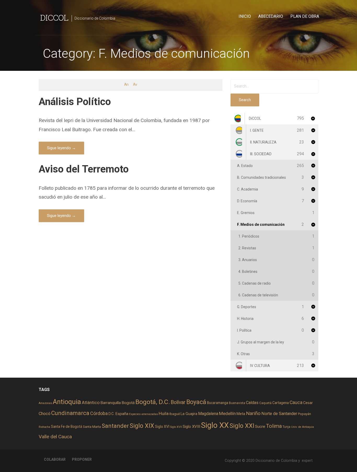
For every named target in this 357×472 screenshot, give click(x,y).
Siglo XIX (142, 425)
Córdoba (99, 413)
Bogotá (128, 402)
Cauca (296, 402)
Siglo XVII (176, 427)
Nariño (253, 413)
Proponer (82, 459)
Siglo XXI (241, 425)
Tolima (274, 426)
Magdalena (208, 413)
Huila (164, 413)
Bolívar (178, 402)
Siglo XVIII (191, 426)
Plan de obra (304, 16)
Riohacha (44, 427)
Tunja (286, 427)
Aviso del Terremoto (84, 169)
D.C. (111, 414)
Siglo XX (215, 425)
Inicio (245, 16)
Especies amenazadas (143, 414)
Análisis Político (75, 101)
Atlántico (91, 402)
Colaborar (55, 459)
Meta (241, 414)
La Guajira (189, 414)
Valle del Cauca (55, 437)
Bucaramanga (217, 403)
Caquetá (265, 403)
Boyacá (196, 402)
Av (135, 84)
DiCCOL (54, 17)
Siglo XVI (162, 426)
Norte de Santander (279, 413)
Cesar (308, 403)
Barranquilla (110, 402)
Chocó (44, 413)
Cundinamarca (70, 413)
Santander (115, 425)
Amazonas (45, 403)
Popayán (304, 414)
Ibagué (174, 414)
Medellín (227, 413)
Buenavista (237, 403)
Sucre (260, 426)
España (121, 413)
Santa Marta (92, 427)
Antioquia (67, 402)
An (126, 84)
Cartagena (280, 403)
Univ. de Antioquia (302, 427)
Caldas (252, 402)
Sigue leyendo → (61, 148)
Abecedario (270, 16)
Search (245, 99)
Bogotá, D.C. (152, 402)
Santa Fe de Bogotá (66, 426)
